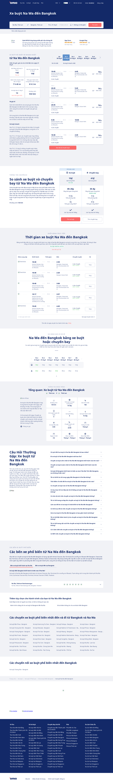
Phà (42, 3)
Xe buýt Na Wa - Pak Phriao (18, 646)
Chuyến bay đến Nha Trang (56, 743)
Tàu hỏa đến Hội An (16, 743)
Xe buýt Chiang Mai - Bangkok (19, 669)
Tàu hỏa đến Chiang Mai (18, 751)
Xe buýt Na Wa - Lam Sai (87, 643)
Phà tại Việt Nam (71, 735)
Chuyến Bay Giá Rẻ (53, 724)
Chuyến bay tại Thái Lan (55, 767)
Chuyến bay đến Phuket (55, 745)
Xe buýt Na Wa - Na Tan (87, 650)
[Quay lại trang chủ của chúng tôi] (15, 3)
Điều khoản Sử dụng (39, 779)
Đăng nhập (100, 3)
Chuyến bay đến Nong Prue (56, 740)
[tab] (55, 63)
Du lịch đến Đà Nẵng (91, 728)
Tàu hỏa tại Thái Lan (16, 767)
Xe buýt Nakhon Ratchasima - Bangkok (68, 635)
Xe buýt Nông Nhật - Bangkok (89, 639)
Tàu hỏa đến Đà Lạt (16, 753)
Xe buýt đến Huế (34, 748)
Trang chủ (13, 679)
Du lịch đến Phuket (91, 745)
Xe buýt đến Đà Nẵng (35, 733)
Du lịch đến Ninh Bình (92, 751)
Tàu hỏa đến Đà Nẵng (17, 728)
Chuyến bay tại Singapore (55, 764)
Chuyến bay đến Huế (54, 751)
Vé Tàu (12, 724)
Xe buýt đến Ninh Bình (36, 735)
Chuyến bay (36, 3)
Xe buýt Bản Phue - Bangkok (18, 624)
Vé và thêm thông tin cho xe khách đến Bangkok (72, 605)
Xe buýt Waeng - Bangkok (64, 632)
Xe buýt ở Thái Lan (30, 679)
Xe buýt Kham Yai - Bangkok (41, 635)
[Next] (100, 57)
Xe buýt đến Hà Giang (36, 745)
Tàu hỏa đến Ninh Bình (17, 737)
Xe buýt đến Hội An (35, 728)
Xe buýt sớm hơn (25, 317)
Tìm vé (17, 75)
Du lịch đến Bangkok (92, 737)
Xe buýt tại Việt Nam (35, 756)
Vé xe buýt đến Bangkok (45, 679)
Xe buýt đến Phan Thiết (36, 753)
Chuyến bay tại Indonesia (55, 759)
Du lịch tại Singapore (92, 764)
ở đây (69, 323)
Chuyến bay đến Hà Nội (55, 735)
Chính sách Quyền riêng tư (56, 779)
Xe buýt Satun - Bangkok (87, 624)
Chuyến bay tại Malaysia (55, 761)
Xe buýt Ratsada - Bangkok (41, 628)
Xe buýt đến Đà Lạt (35, 743)
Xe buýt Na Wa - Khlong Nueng (66, 643)
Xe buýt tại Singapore (36, 764)
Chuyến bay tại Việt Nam (55, 756)
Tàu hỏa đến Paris (16, 748)
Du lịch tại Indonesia (91, 759)
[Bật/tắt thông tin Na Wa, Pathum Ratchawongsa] (100, 584)
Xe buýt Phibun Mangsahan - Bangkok (92, 632)
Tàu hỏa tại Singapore (17, 764)
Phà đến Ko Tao (71, 728)
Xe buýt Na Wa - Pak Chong (41, 650)
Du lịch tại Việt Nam (91, 756)
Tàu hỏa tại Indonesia (17, 759)
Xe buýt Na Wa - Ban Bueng (88, 646)
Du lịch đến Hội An (91, 740)
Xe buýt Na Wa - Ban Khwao (18, 650)
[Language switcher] (67, 3)
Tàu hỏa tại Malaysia (16, 761)
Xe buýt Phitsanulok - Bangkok (19, 643)
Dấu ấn (27, 779)
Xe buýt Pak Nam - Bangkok (88, 635)
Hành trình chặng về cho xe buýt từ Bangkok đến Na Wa (27, 605)
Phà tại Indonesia (72, 738)
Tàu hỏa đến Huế (15, 735)
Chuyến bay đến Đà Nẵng (55, 732)
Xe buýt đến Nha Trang (36, 751)
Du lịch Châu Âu (90, 724)
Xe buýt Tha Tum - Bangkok (41, 643)
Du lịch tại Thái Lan (91, 767)
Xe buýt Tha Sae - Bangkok (41, 632)
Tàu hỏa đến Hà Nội (16, 740)
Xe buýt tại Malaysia (35, 761)
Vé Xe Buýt (32, 724)
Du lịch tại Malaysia (91, 761)
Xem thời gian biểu (17, 95)
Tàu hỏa (22, 3)
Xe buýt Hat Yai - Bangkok (17, 639)
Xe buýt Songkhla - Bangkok (65, 639)
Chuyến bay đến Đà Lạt (54, 748)
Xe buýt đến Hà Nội (35, 730)
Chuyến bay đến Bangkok (55, 737)
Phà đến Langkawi (72, 730)
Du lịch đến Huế (90, 743)
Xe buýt (28, 3)
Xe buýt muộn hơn (87, 317)
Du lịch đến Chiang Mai (92, 753)
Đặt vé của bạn (78, 3)
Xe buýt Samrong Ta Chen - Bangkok (44, 624)
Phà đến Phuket (71, 733)
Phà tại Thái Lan (71, 746)
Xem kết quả (55, 249)
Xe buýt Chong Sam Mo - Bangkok (20, 628)
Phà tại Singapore (72, 743)
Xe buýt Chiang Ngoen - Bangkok (20, 632)
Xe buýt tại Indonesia (35, 759)
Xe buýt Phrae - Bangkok (87, 628)
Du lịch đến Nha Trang (92, 748)
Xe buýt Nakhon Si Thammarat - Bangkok (69, 628)
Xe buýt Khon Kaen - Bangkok (42, 639)
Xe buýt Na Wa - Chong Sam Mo (43, 646)
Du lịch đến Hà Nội (91, 735)
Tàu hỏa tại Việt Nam (16, 756)
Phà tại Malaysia (71, 741)
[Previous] (31, 359)
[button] (53, 25)
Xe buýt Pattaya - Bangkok (64, 624)
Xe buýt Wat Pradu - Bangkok (19, 635)
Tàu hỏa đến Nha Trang (17, 745)
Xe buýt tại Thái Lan (35, 767)
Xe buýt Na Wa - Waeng (63, 646)
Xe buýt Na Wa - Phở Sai (63, 650)
